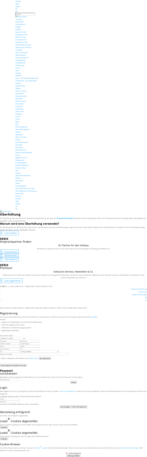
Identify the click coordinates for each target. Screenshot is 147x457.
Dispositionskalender (23, 175)
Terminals (19, 106)
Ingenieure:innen (21, 42)
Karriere (18, 196)
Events (17, 155)
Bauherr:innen (20, 37)
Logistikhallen (20, 86)
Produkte (18, 114)
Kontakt (18, 1)
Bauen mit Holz (20, 32)
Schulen (18, 73)
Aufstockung (19, 65)
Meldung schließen (73, 456)
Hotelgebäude (20, 63)
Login (17, 4)
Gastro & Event (20, 101)
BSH (16, 124)
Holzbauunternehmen (23, 47)
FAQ (16, 170)
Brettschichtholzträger (65, 218)
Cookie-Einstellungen (139, 295)
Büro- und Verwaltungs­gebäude (26, 78)
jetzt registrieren (13, 280)
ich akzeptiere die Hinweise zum (21, 358)
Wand (17, 122)
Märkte (17, 88)
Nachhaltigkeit (20, 186)
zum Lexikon (11, 233)
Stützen (18, 132)
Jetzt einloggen (65, 407)
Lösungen (18, 50)
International (11, 259)
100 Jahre (18, 19)
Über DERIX (19, 22)
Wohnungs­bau (20, 55)
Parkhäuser (19, 109)
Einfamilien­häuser (22, 58)
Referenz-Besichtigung (23, 152)
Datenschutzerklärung (139, 289)
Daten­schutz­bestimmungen (129, 448)
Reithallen (19, 99)
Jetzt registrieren (45, 358)
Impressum (143, 292)
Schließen (4, 427)
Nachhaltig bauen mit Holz (25, 188)
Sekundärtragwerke (22, 129)
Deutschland (11, 251)
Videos (17, 183)
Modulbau (19, 135)
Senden (73, 382)
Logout (17, 6)
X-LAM (17, 117)
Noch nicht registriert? (68, 391)
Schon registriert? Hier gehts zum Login (13, 365)
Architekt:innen (20, 40)
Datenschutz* (34, 358)
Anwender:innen (21, 35)
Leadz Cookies (41, 447)
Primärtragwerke (21, 127)
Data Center (19, 111)
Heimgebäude (20, 60)
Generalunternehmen (23, 45)
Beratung (18, 145)
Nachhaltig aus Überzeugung (25, 191)
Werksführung (20, 150)
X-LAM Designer (21, 163)
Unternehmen (20, 24)
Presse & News (20, 168)
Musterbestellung (21, 165)
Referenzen (19, 193)
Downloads (19, 181)
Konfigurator (19, 160)
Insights (18, 27)
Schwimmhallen (21, 96)
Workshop (19, 147)
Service (18, 140)
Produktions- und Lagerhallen (26, 81)
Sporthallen (19, 94)
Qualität (18, 29)
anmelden (93, 317)
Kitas (17, 70)
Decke (17, 119)
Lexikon (18, 173)
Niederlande (11, 255)
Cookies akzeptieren (74, 453)
